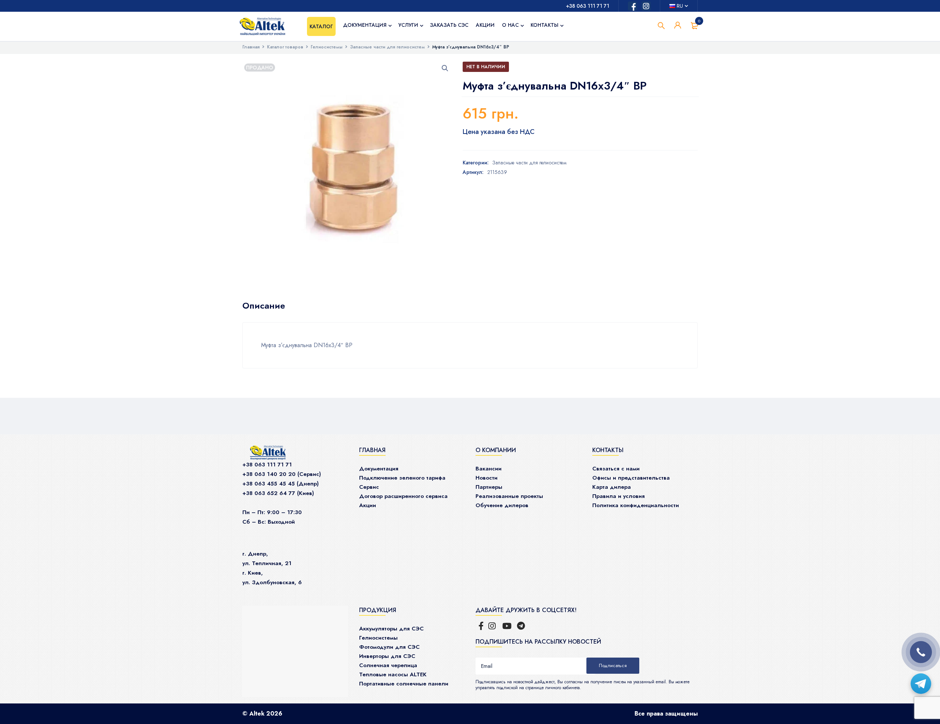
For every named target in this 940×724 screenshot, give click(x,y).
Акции (367, 505)
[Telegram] (921, 683)
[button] (445, 68)
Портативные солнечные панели (403, 684)
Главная (251, 47)
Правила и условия (618, 496)
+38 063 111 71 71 (587, 6)
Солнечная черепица (388, 665)
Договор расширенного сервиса (403, 496)
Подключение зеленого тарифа (402, 478)
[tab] (263, 305)
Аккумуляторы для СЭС (391, 629)
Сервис (369, 487)
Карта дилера (611, 487)
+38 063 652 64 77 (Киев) (278, 493)
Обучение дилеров (502, 505)
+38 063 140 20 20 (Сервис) (281, 474)
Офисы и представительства (631, 478)
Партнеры (489, 487)
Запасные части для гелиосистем (387, 47)
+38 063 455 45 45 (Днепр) (280, 484)
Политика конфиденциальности (635, 505)
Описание (263, 305)
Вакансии (489, 469)
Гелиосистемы (327, 47)
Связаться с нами (616, 469)
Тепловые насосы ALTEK (393, 674)
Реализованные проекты (509, 496)
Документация (378, 469)
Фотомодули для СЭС (389, 647)
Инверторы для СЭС (387, 656)
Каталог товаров (285, 47)
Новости (487, 478)
